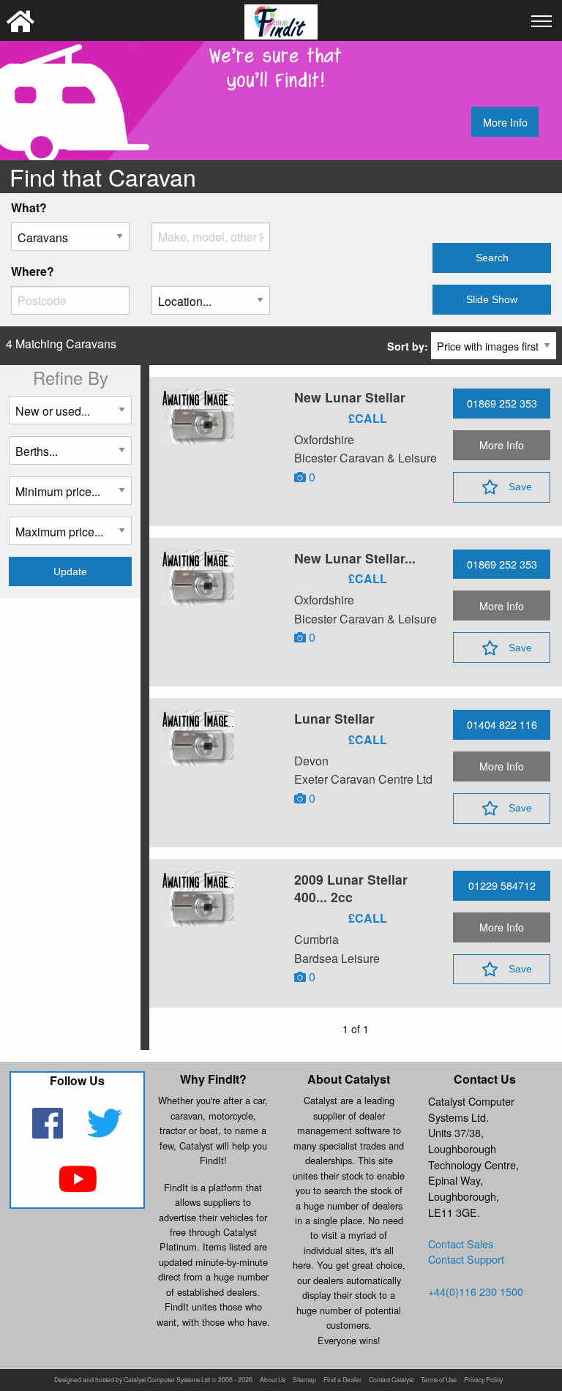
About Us (272, 1380)
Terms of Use (439, 1380)
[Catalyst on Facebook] (49, 1132)
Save (520, 486)
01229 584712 (502, 885)
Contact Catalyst (391, 1380)
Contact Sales (460, 1243)
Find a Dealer (342, 1380)
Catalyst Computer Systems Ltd (167, 1380)
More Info (505, 122)
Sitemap (304, 1380)
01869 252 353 (502, 402)
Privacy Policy (483, 1380)
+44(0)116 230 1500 (475, 1291)
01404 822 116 (502, 724)
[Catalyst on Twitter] (105, 1132)
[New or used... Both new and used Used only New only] (70, 416)
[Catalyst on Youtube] (77, 1188)
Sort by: (409, 346)
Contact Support (466, 1259)
